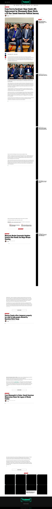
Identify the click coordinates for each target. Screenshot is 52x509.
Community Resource (35, 5)
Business (21, 5)
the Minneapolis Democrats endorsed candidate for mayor (14, 222)
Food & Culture (28, 5)
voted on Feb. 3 (16, 381)
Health (32, 5)
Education (24, 5)
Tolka (8, 241)
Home (14, 5)
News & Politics (17, 5)
